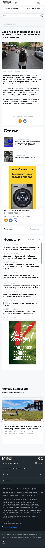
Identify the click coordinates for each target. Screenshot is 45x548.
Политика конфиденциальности (13, 523)
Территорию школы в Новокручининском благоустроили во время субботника (22, 427)
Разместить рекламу (12, 8)
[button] (42, 420)
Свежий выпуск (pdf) (33, 8)
